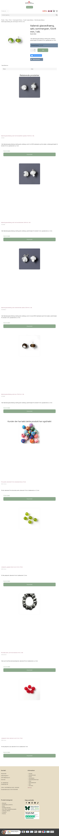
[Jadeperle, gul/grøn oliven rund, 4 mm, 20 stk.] (29, 536)
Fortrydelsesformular (34, 779)
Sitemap (30, 787)
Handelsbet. (32, 778)
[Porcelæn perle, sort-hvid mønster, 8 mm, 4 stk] (29, 621)
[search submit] (56, 15)
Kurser (30, 776)
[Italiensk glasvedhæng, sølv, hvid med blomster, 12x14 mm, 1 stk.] (29, 191)
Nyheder (4, 803)
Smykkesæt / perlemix (7, 804)
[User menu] (49, 11)
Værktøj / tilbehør (6, 810)
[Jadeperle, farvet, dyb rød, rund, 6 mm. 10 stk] (29, 707)
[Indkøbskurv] (54, 11)
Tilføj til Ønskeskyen (37, 55)
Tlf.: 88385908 (4, 782)
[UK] (46, 11)
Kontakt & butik (32, 775)
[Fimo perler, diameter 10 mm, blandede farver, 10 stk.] (29, 451)
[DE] (45, 11)
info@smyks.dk (4, 784)
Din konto (31, 785)
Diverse (4, 813)
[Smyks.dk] (29, 3)
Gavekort (4, 812)
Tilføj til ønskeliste (36, 59)
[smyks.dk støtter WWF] (32, 808)
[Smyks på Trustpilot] (32, 815)
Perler (3, 806)
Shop (30, 781)
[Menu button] (57, 11)
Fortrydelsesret (32, 782)
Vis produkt (29, 154)
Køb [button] (43, 50)
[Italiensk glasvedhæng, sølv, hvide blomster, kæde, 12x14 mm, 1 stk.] (29, 276)
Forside (30, 773)
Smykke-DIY (29, 7)
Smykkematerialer (6, 807)
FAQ (30, 784)
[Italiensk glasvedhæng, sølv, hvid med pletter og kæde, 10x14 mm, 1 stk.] (29, 105)
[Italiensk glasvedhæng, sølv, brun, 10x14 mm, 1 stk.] (29, 363)
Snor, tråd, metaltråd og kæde (9, 809)
